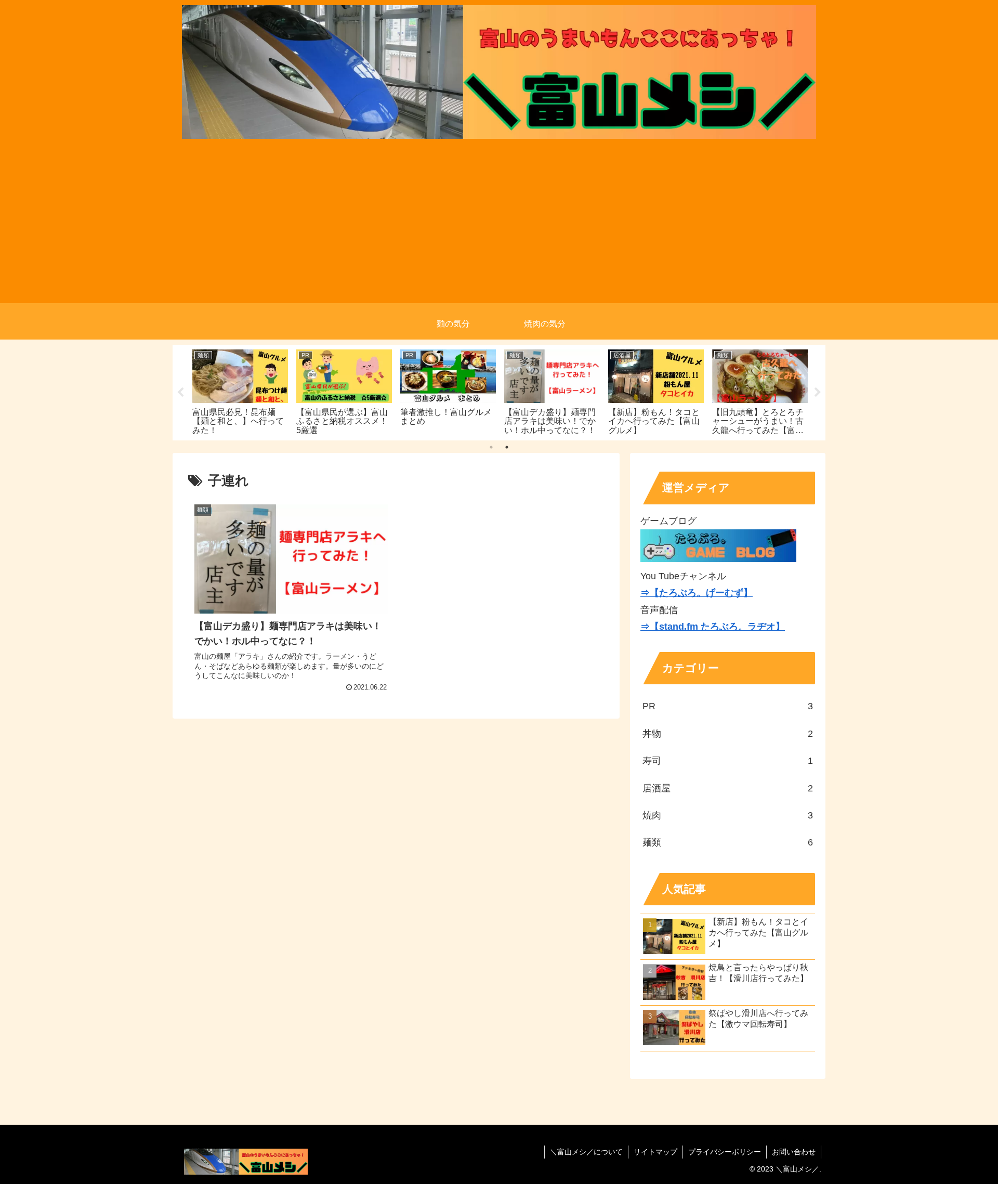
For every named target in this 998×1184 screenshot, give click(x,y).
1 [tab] (491, 447)
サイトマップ (655, 1152)
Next (817, 392)
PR (727, 706)
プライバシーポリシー (724, 1152)
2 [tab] (507, 447)
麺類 (727, 842)
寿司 (727, 761)
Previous (180, 392)
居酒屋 (727, 788)
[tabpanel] (240, 391)
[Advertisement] (499, 230)
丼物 (727, 733)
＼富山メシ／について (586, 1152)
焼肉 (727, 815)
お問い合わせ (794, 1152)
